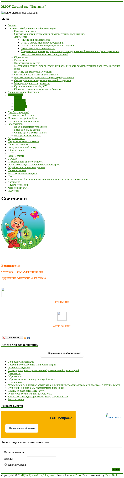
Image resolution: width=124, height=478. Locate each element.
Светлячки (20, 103)
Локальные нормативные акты (38, 48)
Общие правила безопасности (30, 132)
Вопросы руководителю (21, 361)
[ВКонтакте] (28, 338)
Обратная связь (16, 138)
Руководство (21, 60)
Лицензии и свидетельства (35, 39)
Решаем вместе (16, 155)
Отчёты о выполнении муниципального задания (47, 45)
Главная (12, 25)
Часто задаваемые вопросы (22, 173)
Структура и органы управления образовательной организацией (49, 34)
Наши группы (15, 95)
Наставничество (17, 170)
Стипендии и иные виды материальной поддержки (42, 80)
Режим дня (62, 301)
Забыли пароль (16, 150)
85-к (10, 176)
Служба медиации (18, 184)
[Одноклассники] (25, 338)
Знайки (18, 97)
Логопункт (14, 182)
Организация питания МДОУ (30, 86)
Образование (21, 57)
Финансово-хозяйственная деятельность (36, 74)
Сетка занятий (62, 325)
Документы (20, 36)
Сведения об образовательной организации (32, 28)
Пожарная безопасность (27, 135)
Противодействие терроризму (30, 126)
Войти (116, 469)
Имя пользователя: (14, 452)
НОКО (11, 153)
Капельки (19, 109)
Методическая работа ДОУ (22, 118)
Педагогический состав (27, 63)
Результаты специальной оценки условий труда (34, 164)
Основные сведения (25, 31)
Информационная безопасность (25, 161)
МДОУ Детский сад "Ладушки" (23, 6)
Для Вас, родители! (18, 112)
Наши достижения (18, 144)
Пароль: (8, 458)
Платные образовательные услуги (33, 71)
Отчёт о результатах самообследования (42, 42)
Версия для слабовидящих (64, 353)
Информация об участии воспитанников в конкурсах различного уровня (48, 179)
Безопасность (15, 124)
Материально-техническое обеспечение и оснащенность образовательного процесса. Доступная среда (64, 385)
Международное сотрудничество (32, 83)
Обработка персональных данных (26, 167)
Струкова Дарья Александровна (22, 271)
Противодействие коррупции (24, 121)
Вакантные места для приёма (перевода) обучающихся (44, 77)
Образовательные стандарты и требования (37, 89)
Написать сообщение (22, 428)
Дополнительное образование (24, 92)
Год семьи (13, 190)
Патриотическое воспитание (23, 141)
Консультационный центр (22, 147)
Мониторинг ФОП (18, 187)
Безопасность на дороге (27, 129)
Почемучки (20, 106)
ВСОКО (12, 158)
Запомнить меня (17, 464)
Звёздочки (20, 100)
